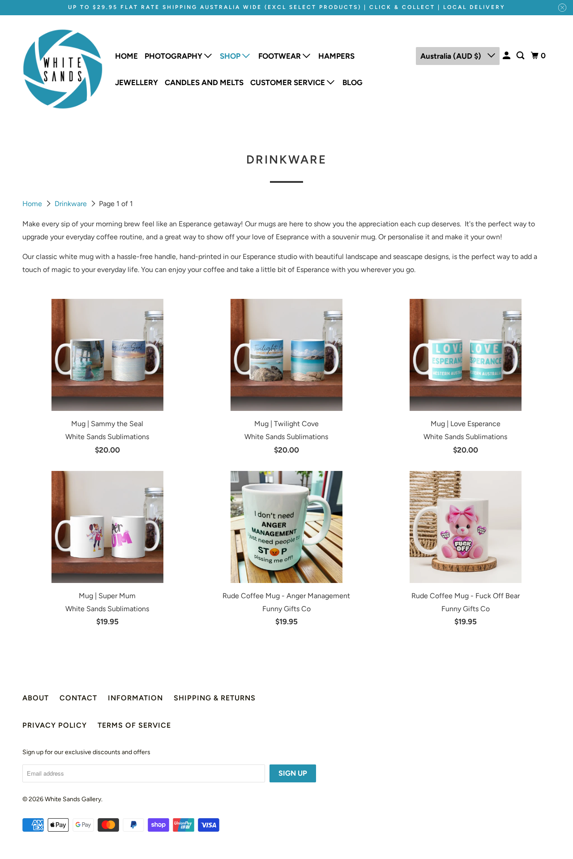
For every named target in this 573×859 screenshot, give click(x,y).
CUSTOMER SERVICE (288, 82)
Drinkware (72, 203)
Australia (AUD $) (451, 56)
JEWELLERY (136, 82)
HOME (126, 56)
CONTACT (78, 698)
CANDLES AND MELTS (204, 82)
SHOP (231, 56)
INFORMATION (135, 698)
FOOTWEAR (280, 56)
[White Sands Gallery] (62, 69)
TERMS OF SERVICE (134, 725)
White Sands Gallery (73, 799)
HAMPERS (336, 56)
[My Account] (507, 56)
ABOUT (35, 698)
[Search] (521, 56)
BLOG (352, 82)
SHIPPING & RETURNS (215, 698)
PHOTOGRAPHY (174, 56)
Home (33, 203)
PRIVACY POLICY (54, 725)
